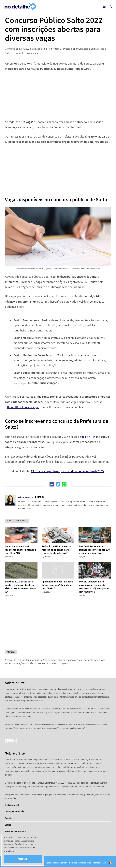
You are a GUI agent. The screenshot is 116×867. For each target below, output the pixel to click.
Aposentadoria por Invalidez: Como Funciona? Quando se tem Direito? (57, 585)
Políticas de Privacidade (80, 862)
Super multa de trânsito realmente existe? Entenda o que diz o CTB (20, 550)
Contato (8, 818)
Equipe (8, 824)
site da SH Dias (89, 437)
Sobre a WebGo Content (15, 831)
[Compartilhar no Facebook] (52, 484)
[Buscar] (111, 6)
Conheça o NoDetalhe (14, 811)
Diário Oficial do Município (23, 407)
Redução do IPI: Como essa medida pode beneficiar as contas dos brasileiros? (56, 550)
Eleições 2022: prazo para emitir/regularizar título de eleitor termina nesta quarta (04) (20, 586)
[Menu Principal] (104, 6)
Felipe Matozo (25, 497)
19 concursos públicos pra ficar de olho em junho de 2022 (67, 471)
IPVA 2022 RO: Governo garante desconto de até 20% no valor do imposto (94, 550)
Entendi (23, 859)
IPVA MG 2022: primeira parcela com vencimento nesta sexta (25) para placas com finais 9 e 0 (94, 586)
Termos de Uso (99, 862)
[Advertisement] (58, 95)
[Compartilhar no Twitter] (58, 484)
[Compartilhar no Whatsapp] (64, 484)
